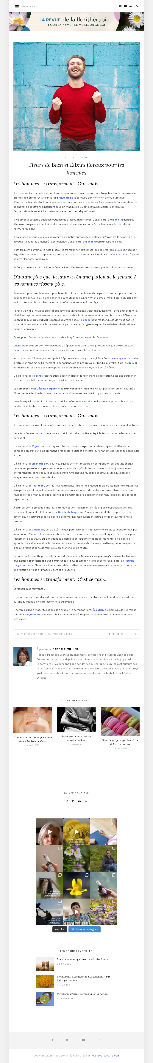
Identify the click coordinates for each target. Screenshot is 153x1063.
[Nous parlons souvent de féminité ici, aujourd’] (49, 912)
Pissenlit (37, 375)
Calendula (38, 529)
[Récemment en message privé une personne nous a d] (103, 858)
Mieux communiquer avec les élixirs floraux (83, 959)
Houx (114, 254)
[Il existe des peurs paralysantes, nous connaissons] (76, 885)
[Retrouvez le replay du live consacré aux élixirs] (49, 831)
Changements (31, 614)
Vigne (35, 446)
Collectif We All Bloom (106, 1055)
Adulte (70, 157)
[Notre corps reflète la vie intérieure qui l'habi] (103, 831)
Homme (83, 157)
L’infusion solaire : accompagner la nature (82, 994)
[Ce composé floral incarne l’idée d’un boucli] (49, 858)
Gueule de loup (67, 512)
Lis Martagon (40, 463)
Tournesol (37, 485)
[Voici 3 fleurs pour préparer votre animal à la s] (49, 885)
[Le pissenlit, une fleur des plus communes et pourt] (76, 831)
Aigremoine (66, 197)
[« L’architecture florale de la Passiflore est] (103, 912)
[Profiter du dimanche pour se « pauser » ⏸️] (103, 885)
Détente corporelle (48, 388)
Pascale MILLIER (62, 634)
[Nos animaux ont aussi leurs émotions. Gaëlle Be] (76, 912)
